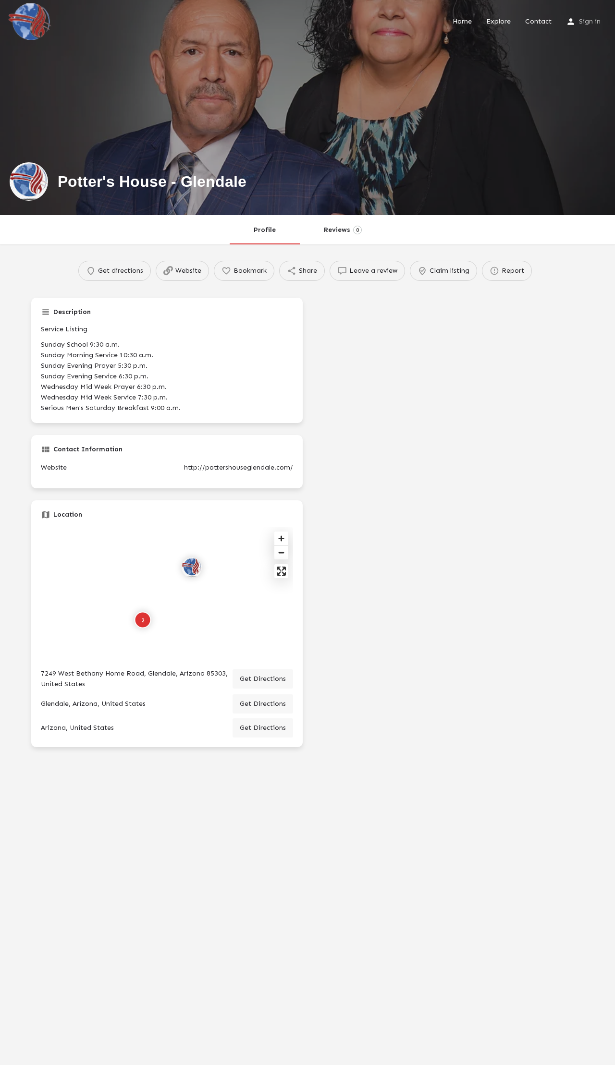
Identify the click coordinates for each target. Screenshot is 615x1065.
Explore (498, 21)
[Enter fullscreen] (281, 571)
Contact (538, 21)
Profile (265, 230)
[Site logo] (31, 21)
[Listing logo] (29, 181)
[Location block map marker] (192, 567)
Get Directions (263, 679)
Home (462, 21)
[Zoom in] (281, 538)
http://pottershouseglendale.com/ (238, 467)
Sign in (590, 21)
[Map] (167, 594)
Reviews (341, 230)
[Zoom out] (281, 552)
